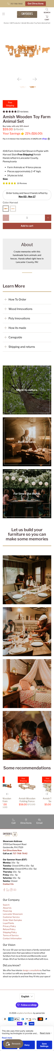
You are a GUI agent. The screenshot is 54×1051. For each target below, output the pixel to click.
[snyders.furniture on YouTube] (14, 890)
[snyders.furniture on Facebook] (4, 890)
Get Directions (35, 3)
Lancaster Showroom (13, 914)
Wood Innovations (20, 309)
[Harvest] (6, 209)
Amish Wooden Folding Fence (27, 800)
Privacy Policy (9, 926)
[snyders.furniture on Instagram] (11, 890)
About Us (7, 908)
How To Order (17, 299)
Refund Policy (9, 929)
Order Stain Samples (12, 920)
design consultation (31, 970)
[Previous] (19, 79)
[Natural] (13, 209)
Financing (7, 911)
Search (6, 905)
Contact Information (12, 938)
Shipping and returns (21, 346)
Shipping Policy (10, 932)
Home (6, 23)
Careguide (15, 337)
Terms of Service (11, 935)
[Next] (34, 79)
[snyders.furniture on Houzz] (7, 890)
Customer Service (11, 917)
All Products (15, 23)
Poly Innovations (19, 318)
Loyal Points (8, 923)
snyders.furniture (24, 1013)
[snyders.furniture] (27, 14)
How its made (17, 328)
